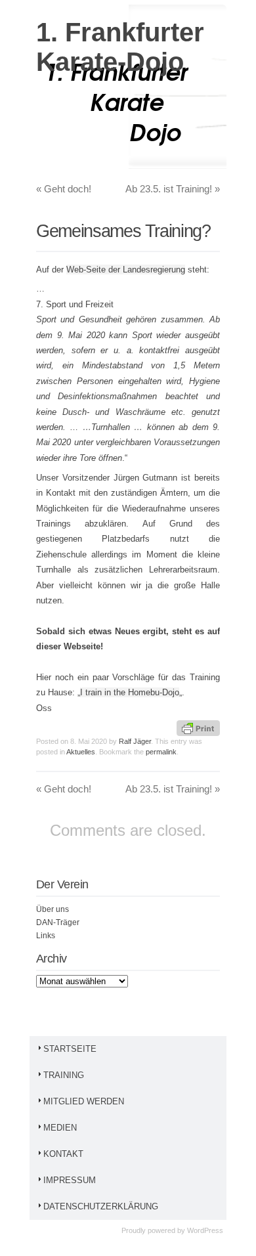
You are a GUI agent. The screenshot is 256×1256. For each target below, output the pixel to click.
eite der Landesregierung (138, 269)
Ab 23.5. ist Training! (172, 188)
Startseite (69, 1049)
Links (45, 935)
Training (63, 1075)
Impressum (69, 1180)
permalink (161, 752)
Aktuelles (80, 752)
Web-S (79, 269)
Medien (60, 1128)
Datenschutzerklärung (100, 1206)
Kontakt (63, 1154)
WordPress (205, 1230)
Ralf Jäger (135, 741)
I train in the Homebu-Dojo (129, 692)
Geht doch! (63, 188)
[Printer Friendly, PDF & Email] (198, 727)
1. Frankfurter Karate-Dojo (120, 47)
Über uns (52, 909)
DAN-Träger (57, 922)
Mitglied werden (83, 1101)
